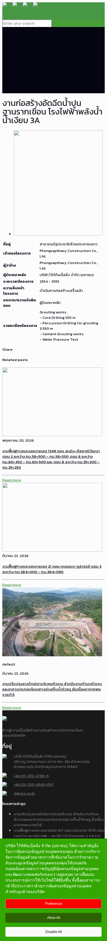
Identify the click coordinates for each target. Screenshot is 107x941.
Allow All (53, 918)
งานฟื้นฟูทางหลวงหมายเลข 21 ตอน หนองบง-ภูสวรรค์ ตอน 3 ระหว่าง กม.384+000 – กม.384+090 (51, 569)
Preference (53, 904)
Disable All (53, 932)
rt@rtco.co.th (24, 793)
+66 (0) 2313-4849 (29, 784)
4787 (49, 784)
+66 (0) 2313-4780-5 (31, 776)
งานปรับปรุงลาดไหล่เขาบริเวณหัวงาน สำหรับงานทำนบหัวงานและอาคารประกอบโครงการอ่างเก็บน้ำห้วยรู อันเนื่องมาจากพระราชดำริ (52, 689)
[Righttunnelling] (22, 11)
